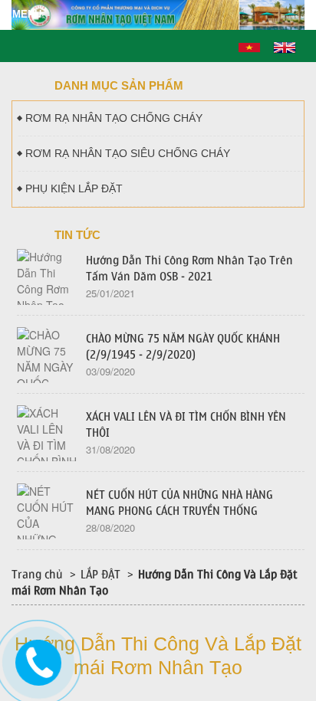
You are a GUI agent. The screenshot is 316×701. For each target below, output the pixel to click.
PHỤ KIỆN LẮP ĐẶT (74, 188)
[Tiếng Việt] (249, 46)
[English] (284, 46)
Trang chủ (37, 574)
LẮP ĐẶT (100, 574)
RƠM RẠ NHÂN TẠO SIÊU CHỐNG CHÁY (127, 153)
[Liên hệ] (37, 660)
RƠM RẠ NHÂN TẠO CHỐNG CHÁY (113, 118)
